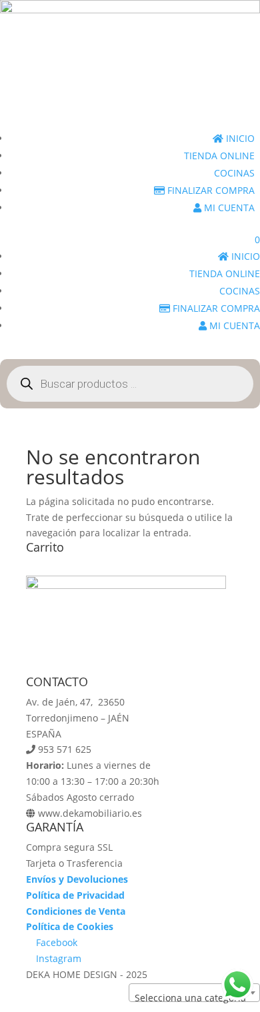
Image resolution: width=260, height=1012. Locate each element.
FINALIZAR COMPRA (210, 190)
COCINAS (234, 173)
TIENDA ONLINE (219, 155)
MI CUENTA (228, 207)
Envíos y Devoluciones (77, 879)
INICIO (239, 138)
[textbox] (194, 998)
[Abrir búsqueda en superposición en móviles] (130, 383)
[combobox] (194, 992)
